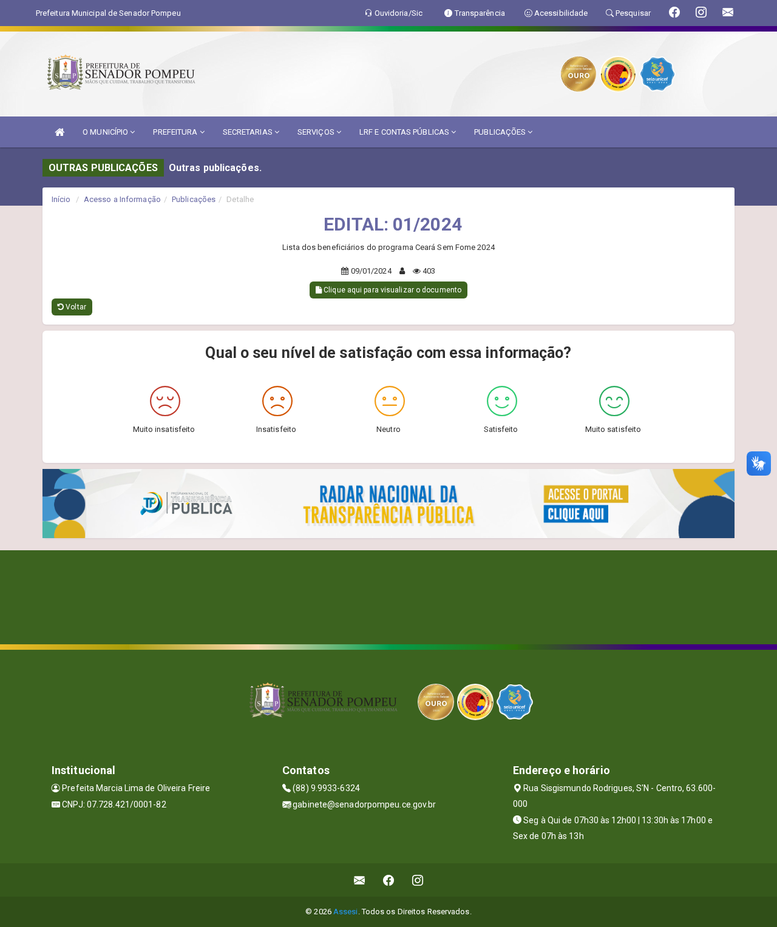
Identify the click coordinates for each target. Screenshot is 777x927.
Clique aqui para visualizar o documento (391, 290)
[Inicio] (59, 131)
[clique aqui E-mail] (359, 880)
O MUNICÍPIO (106, 132)
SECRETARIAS (248, 132)
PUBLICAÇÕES (501, 132)
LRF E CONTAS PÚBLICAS (405, 132)
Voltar (75, 307)
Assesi (345, 911)
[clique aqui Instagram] (418, 880)
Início (61, 199)
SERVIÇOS (316, 132)
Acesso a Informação (122, 199)
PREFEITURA (176, 132)
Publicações (193, 199)
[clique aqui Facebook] (388, 880)
